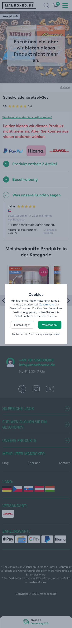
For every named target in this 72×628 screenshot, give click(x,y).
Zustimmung (47, 304)
